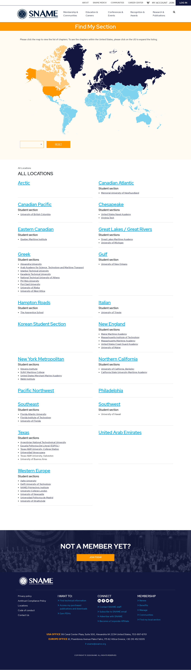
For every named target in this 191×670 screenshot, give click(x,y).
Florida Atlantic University (33, 414)
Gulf (103, 254)
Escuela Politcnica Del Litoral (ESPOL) (39, 445)
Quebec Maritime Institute (33, 239)
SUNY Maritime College (32, 372)
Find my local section (150, 619)
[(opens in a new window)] (99, 600)
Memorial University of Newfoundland (120, 192)
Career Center (135, 3)
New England (112, 324)
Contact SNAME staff (110, 606)
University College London (33, 490)
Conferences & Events (115, 14)
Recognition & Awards (137, 14)
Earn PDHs (65, 613)
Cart (148, 3)
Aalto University (28, 480)
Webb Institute (27, 379)
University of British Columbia (35, 214)
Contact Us (23, 615)
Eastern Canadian (36, 229)
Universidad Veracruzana (32, 452)
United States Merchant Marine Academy (41, 375)
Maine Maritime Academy (114, 334)
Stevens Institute (28, 368)
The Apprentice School (31, 312)
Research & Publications (159, 14)
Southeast (28, 404)
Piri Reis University (29, 280)
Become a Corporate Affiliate (114, 621)
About (85, 3)
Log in (183, 2)
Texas (23, 432)
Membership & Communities (70, 14)
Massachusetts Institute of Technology (120, 337)
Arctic (24, 183)
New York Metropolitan (41, 359)
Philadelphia (111, 390)
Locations (23, 605)
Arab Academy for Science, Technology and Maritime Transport (52, 267)
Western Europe (34, 471)
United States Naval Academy (116, 214)
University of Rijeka (30, 287)
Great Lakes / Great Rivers (125, 229)
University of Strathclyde (32, 500)
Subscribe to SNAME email (113, 611)
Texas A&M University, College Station (39, 449)
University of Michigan (112, 242)
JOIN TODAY (95, 557)
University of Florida (30, 420)
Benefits (144, 605)
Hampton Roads (34, 302)
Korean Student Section (42, 324)
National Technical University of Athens (40, 277)
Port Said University (30, 284)
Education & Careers (92, 14)
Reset (58, 144)
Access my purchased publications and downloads (73, 607)
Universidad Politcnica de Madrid (36, 497)
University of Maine (111, 347)
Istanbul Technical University (34, 270)
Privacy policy (25, 596)
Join (171, 2)
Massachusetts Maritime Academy (118, 340)
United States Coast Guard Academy (119, 344)
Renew (143, 600)
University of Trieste (111, 312)
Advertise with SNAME (111, 616)
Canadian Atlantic (116, 183)
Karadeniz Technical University (35, 274)
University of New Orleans (114, 264)
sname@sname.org (96, 643)
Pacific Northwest (36, 390)
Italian (105, 302)
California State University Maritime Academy (124, 372)
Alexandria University (31, 264)
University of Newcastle (32, 494)
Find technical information (73, 600)
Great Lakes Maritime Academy (117, 239)
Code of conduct (26, 610)
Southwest (109, 404)
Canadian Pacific (35, 204)
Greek (24, 254)
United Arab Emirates (120, 432)
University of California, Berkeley (117, 368)
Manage (143, 610)
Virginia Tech (107, 217)
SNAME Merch (100, 3)
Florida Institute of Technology (35, 417)
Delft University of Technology (35, 484)
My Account (159, 2)
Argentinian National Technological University (43, 442)
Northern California (118, 359)
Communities (117, 3)
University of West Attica (32, 291)
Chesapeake (111, 204)
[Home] (38, 13)
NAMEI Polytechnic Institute (34, 487)
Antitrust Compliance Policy (32, 600)
